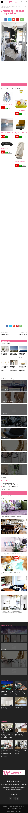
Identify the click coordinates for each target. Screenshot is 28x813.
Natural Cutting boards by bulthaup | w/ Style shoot (20, 693)
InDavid (8, 808)
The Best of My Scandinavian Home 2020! (7, 335)
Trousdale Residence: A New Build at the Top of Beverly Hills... (7, 693)
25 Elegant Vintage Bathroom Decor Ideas (21, 335)
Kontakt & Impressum (16, 808)
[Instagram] (24, 2)
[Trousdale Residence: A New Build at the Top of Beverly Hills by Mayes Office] (7, 685)
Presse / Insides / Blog (13, 806)
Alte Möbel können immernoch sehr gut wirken (11, 534)
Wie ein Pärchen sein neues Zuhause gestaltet (20, 752)
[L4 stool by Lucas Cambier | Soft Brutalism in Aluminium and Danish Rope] (23, 362)
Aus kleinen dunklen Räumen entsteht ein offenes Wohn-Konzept (21, 734)
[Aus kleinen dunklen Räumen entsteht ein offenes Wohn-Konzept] (21, 727)
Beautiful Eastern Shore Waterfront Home (13, 354)
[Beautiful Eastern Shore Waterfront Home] (14, 349)
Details (10, 108)
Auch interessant (6, 343)
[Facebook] (21, 2)
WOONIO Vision (4, 806)
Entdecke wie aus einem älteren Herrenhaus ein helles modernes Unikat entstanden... (6, 753)
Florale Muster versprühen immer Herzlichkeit (11, 516)
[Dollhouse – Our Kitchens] (21, 701)
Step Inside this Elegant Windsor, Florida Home (4, 354)
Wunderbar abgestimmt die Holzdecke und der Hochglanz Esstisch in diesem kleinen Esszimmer (11, 612)
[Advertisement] (14, 72)
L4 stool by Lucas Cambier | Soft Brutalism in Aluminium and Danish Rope (22, 369)
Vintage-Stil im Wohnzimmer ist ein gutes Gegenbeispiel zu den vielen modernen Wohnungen (13, 592)
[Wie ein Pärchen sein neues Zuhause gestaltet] (21, 744)
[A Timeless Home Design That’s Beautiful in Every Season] (5, 362)
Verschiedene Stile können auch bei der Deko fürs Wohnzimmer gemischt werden (11, 573)
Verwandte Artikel (6, 341)
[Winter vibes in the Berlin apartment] (7, 701)
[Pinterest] (27, 2)
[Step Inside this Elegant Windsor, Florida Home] (5, 349)
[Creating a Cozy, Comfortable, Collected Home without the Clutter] (14, 362)
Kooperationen (22, 806)
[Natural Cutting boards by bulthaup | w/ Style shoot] (21, 685)
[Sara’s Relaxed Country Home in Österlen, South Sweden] (23, 349)
